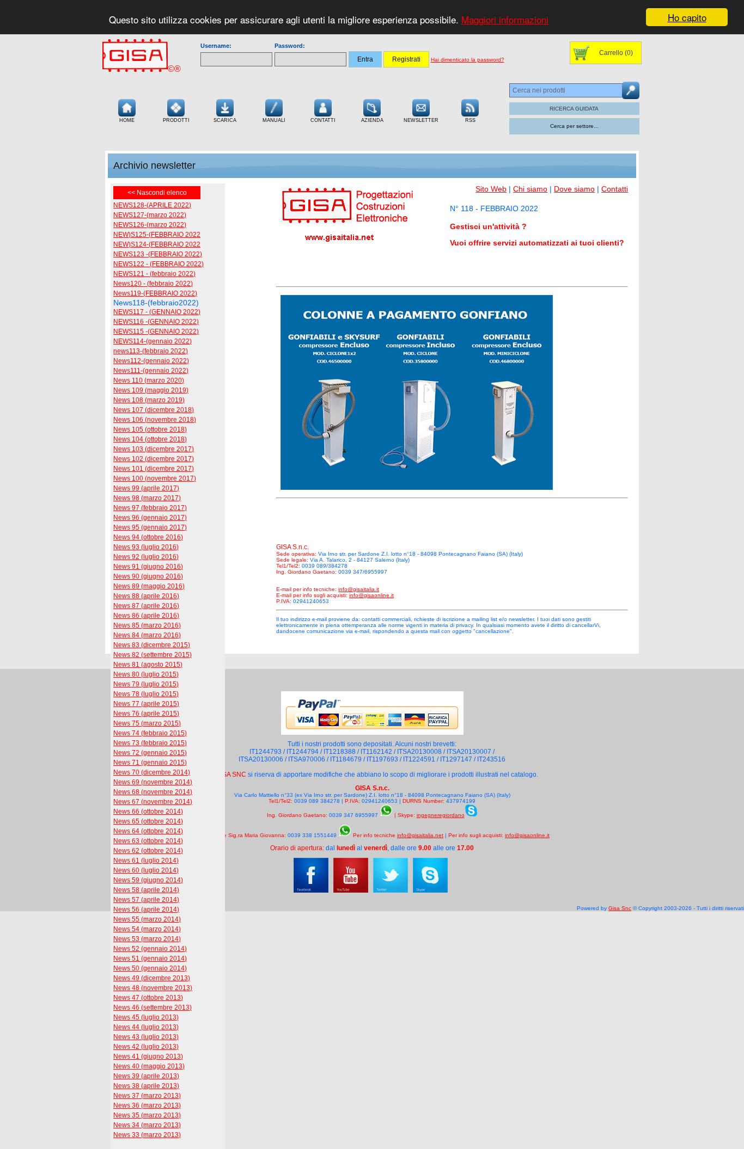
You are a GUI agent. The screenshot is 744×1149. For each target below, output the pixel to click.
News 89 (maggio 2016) (149, 586)
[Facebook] (311, 891)
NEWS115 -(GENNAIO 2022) (156, 331)
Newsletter (421, 120)
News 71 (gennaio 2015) (150, 762)
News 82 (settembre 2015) (152, 655)
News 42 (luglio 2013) (146, 1046)
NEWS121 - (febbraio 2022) (154, 274)
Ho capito (687, 17)
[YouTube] (350, 891)
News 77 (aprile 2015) (146, 704)
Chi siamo (530, 189)
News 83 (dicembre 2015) (151, 645)
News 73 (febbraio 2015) (150, 743)
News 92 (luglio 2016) (146, 557)
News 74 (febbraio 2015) (150, 733)
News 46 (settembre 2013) (152, 1007)
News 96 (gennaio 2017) (150, 517)
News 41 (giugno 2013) (148, 1056)
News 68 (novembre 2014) (152, 792)
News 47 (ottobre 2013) (148, 997)
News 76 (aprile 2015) (146, 713)
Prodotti (176, 120)
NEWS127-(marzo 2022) (149, 215)
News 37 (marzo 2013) (147, 1095)
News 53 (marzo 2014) (147, 939)
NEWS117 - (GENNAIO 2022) (156, 312)
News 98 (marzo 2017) (147, 498)
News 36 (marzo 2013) (147, 1105)
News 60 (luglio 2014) (146, 870)
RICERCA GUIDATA (574, 109)
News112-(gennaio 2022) (151, 361)
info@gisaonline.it (371, 595)
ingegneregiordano (441, 815)
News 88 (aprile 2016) (146, 596)
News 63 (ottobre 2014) (148, 841)
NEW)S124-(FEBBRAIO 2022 (156, 244)
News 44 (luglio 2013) (146, 1027)
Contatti (323, 120)
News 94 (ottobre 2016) (148, 537)
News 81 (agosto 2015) (147, 664)
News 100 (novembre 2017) (154, 478)
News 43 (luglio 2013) (146, 1037)
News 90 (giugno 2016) (148, 576)
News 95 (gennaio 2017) (150, 527)
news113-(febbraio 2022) (150, 351)
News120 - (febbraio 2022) (153, 283)
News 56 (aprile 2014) (146, 909)
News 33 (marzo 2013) (147, 1135)
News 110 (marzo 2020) (148, 380)
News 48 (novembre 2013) (152, 988)
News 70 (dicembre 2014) (151, 772)
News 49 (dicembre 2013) (151, 978)
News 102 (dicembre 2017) (153, 459)
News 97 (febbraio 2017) (150, 508)
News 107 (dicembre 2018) (153, 410)
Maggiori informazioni (504, 20)
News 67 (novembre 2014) (152, 802)
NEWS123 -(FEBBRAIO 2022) (157, 254)
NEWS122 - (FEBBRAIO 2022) (158, 264)
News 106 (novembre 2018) (154, 419)
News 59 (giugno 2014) (148, 880)
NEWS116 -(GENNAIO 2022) (156, 321)
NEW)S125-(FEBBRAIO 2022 (156, 234)
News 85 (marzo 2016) (147, 625)
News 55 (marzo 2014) (147, 919)
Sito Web (491, 189)
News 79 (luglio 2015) (146, 684)
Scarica (225, 120)
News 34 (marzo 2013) (147, 1125)
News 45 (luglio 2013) (146, 1017)
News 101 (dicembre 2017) (153, 468)
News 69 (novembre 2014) (152, 782)
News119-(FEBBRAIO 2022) (155, 293)
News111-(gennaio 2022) (150, 370)
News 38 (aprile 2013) (146, 1086)
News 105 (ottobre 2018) (150, 429)
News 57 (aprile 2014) (146, 900)
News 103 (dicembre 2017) (153, 449)
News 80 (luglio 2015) (146, 674)
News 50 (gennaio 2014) (150, 968)
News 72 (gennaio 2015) (150, 753)
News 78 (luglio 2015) (146, 694)
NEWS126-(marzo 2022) (149, 225)
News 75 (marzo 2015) (147, 723)
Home (127, 120)
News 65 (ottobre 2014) (148, 821)
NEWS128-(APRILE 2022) (152, 205)
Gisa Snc (619, 908)
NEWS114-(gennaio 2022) (152, 341)
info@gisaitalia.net (420, 835)
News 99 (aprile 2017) (146, 488)
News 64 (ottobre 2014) (148, 831)
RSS (470, 120)
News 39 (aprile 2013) (146, 1076)
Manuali (274, 120)
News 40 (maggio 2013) (149, 1066)
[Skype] (430, 891)
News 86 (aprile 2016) (146, 615)
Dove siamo (574, 189)
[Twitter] (390, 891)
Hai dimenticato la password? (467, 60)
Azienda (372, 120)
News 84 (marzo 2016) (147, 635)
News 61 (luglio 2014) (146, 860)
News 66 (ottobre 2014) (148, 811)
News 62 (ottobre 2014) (148, 851)
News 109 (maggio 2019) (150, 390)
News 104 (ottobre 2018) (150, 439)
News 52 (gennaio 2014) (150, 949)
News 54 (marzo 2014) (147, 929)
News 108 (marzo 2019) (149, 400)
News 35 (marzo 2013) (147, 1115)
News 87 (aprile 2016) (146, 606)
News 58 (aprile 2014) (146, 890)
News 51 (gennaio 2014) (150, 958)
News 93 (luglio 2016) (146, 547)
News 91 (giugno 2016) (148, 566)
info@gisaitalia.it (358, 589)
